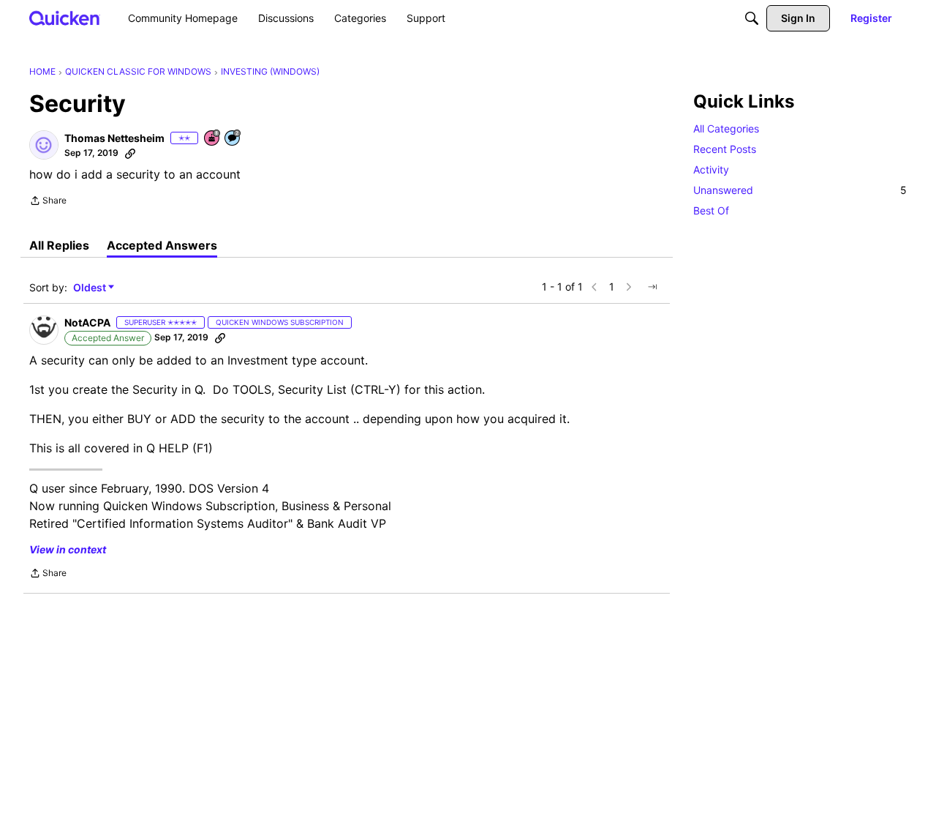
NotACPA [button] (87, 322)
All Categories (726, 128)
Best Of (711, 210)
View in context (67, 549)
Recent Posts (724, 149)
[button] (43, 145)
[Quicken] (64, 18)
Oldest (90, 288)
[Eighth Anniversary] (213, 139)
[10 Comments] (233, 139)
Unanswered (800, 190)
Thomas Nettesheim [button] (114, 138)
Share (48, 202)
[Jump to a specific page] (652, 287)
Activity (711, 169)
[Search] (752, 18)
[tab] (59, 245)
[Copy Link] (130, 153)
